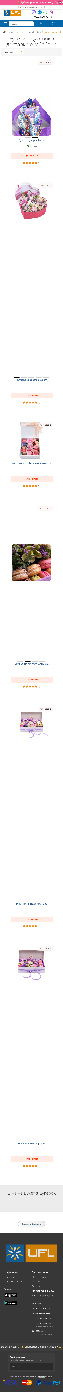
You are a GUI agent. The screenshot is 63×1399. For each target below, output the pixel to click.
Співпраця (37, 1281)
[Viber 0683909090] (34, 13)
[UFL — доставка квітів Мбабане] (12, 12)
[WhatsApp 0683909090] (45, 13)
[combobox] (13, 51)
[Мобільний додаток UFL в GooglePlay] (11, 1302)
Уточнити (32, 395)
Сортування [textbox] (10, 52)
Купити (33, 155)
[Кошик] (40, 23)
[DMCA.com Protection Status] (45, 1377)
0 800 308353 (40, 1331)
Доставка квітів (39, 1286)
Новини (10, 1277)
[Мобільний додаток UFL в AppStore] (11, 1295)
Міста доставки (39, 1277)
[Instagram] (51, 13)
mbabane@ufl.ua (43, 1308)
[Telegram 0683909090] (40, 13)
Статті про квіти (14, 1281)
